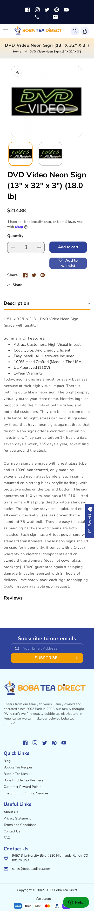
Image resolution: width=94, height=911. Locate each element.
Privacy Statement (17, 818)
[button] (75, 31)
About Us (11, 812)
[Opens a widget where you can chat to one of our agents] (76, 903)
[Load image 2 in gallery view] (51, 154)
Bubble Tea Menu (17, 774)
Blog (7, 761)
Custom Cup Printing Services (26, 793)
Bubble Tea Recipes (18, 767)
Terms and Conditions (20, 825)
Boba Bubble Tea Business (23, 780)
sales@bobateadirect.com (31, 868)
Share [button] (17, 285)
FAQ (7, 838)
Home (17, 51)
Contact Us (12, 831)
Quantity (15, 235)
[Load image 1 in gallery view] (20, 154)
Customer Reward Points (22, 786)
